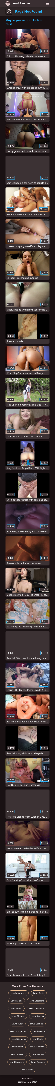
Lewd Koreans (18, 1054)
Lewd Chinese (18, 1016)
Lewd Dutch (17, 1023)
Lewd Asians (16, 1000)
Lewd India (38, 1039)
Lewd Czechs (38, 1016)
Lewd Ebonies (36, 1023)
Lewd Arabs (38, 993)
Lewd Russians (38, 1062)
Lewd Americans (18, 993)
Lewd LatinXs (38, 1054)
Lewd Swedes (21, 3)
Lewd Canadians (37, 1008)
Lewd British (16, 1008)
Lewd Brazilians (36, 1000)
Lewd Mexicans (17, 1062)
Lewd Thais (27, 1069)
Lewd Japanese (37, 1046)
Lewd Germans (19, 1039)
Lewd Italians (17, 1046)
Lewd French (39, 1031)
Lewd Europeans (18, 1031)
